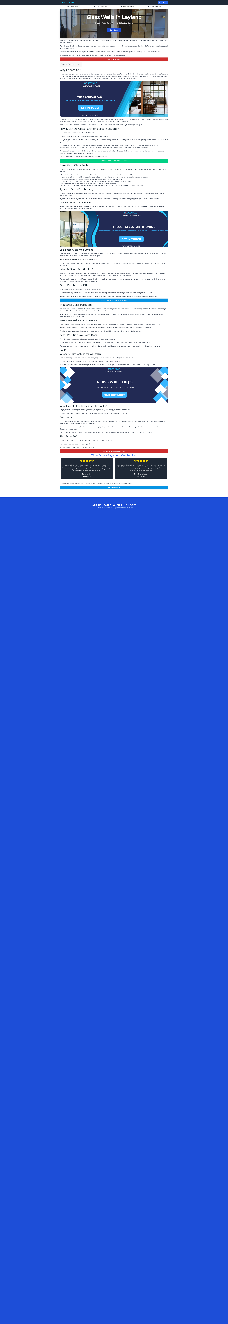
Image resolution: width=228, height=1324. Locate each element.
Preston (79, 447)
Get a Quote (114, 30)
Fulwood (85, 447)
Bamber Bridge (65, 447)
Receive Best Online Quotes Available (114, 161)
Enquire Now (114, 493)
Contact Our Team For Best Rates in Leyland (114, 300)
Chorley (73, 447)
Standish (92, 447)
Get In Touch (163, 3)
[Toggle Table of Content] (78, 64)
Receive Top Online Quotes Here (114, 451)
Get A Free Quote (114, 487)
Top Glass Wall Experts (98, 52)
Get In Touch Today (114, 59)
